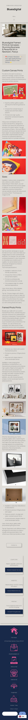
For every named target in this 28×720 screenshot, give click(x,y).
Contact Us (14, 545)
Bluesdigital (14, 9)
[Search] (22, 714)
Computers (14, 559)
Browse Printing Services (14, 612)
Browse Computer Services (14, 570)
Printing (14, 601)
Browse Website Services (14, 591)
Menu (14, 16)
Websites (14, 580)
